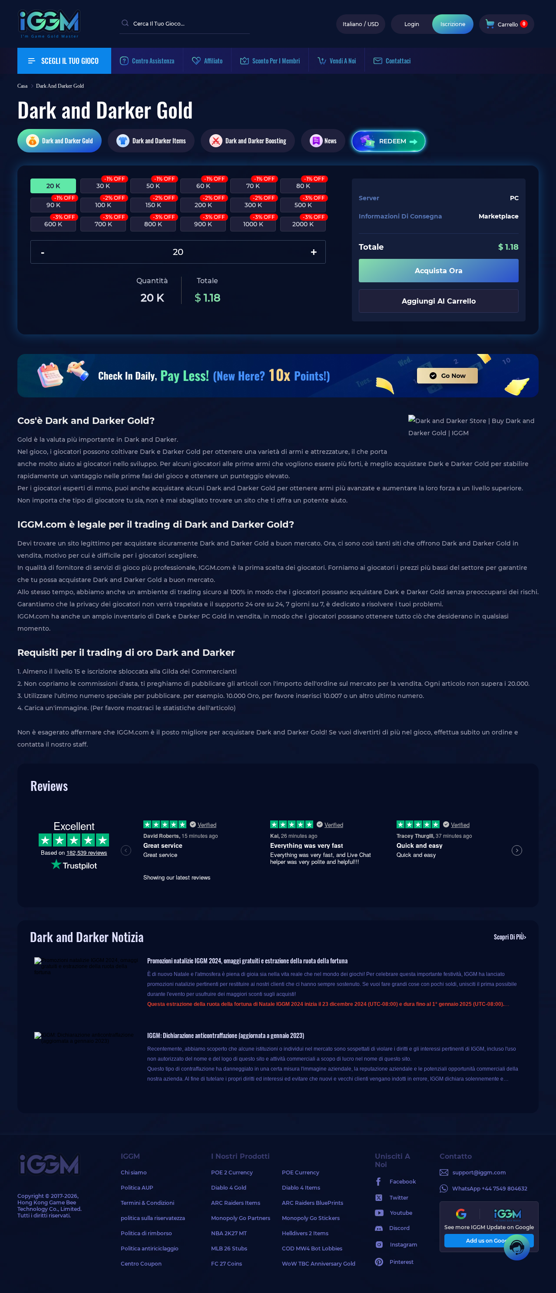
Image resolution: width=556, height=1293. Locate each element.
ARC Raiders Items (235, 1203)
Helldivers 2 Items (305, 1233)
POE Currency (300, 1172)
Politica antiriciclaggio (150, 1248)
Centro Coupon (141, 1263)
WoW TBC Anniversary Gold (317, 1263)
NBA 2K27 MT (229, 1233)
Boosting (255, 140)
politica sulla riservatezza (153, 1218)
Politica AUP (137, 1187)
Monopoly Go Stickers (311, 1218)
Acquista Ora (439, 271)
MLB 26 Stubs (229, 1248)
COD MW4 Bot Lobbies (312, 1248)
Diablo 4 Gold (228, 1187)
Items (159, 140)
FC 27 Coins (226, 1263)
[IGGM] (49, 36)
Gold (67, 140)
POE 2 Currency (232, 1172)
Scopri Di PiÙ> (510, 936)
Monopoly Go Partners (240, 1218)
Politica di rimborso (146, 1233)
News (330, 140)
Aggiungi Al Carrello (439, 301)
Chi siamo (134, 1172)
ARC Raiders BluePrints (312, 1203)
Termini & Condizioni (147, 1203)
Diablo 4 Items (301, 1187)
